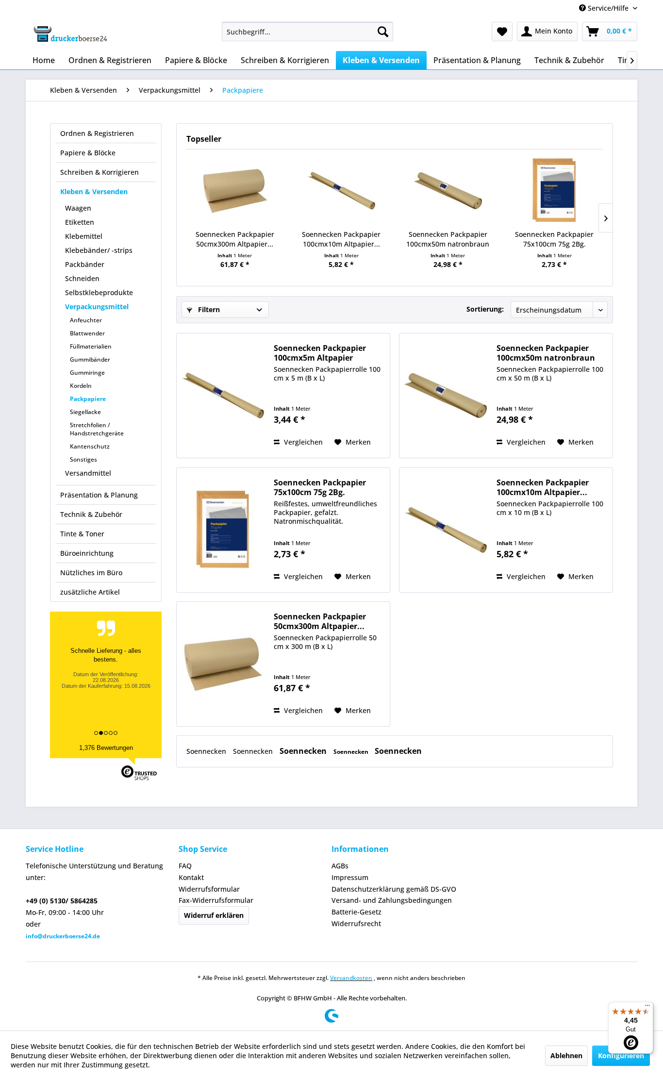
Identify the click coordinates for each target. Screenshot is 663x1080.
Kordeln (81, 386)
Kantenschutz (90, 446)
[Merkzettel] (502, 31)
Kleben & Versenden (94, 191)
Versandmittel (88, 473)
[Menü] (647, 1008)
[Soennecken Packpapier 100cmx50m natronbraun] (448, 191)
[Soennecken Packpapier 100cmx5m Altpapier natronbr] (223, 395)
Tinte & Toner (82, 533)
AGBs (340, 865)
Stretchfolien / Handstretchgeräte (97, 429)
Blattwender (87, 333)
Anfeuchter (86, 320)
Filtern (208, 309)
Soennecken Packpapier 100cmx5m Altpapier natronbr (320, 353)
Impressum (350, 877)
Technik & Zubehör (91, 514)
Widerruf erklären (214, 915)
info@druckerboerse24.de (63, 936)
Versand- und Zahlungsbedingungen (392, 900)
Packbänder (84, 264)
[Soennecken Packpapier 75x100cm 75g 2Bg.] (555, 191)
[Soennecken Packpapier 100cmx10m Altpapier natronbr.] (342, 191)
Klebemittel (83, 236)
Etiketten (79, 222)
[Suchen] (383, 31)
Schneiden (82, 278)
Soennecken (207, 751)
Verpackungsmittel (97, 306)
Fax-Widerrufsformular (216, 900)
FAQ (185, 865)
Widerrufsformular (209, 889)
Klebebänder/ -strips (99, 250)
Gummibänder (90, 359)
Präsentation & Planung (99, 494)
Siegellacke (85, 412)
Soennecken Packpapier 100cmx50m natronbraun (447, 239)
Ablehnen (566, 1055)
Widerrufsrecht (356, 923)
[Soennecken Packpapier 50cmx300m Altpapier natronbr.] (235, 191)
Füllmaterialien (91, 346)
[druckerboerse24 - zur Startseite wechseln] (70, 34)
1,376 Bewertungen (106, 747)
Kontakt (191, 877)
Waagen (78, 208)
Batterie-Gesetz (356, 911)
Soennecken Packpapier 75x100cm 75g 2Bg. (554, 239)
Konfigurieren (621, 1055)
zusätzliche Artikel (90, 592)
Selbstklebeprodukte (99, 292)
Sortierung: (485, 309)
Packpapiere (88, 399)
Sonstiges (83, 459)
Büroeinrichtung (87, 553)
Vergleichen (302, 442)
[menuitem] (307, 31)
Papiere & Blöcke (88, 152)
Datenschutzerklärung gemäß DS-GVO (394, 889)
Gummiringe (87, 372)
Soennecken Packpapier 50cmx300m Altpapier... (235, 239)
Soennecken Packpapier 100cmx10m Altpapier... (341, 239)
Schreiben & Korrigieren (99, 172)
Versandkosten (351, 978)
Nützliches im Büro (91, 572)
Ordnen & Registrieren (97, 133)
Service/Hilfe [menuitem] (608, 8)
